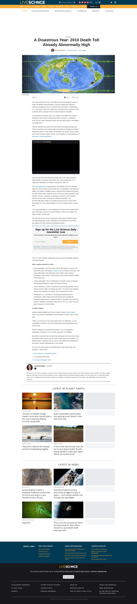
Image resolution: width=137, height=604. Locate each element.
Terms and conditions (107, 585)
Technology (75, 6)
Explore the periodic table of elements (75, 555)
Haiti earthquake (40, 186)
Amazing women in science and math (75, 553)
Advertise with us (77, 588)
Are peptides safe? (81, 10)
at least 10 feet (57, 271)
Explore (83, 6)
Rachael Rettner (61, 50)
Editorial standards (48, 591)
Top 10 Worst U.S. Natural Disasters (45, 353)
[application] (56, 157)
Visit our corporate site (98, 571)
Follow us (68, 97)
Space (67, 6)
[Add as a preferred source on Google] (68, 577)
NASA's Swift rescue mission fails (63, 10)
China (49, 332)
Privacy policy (17, 588)
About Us (73, 585)
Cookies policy (46, 588)
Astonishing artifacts (44, 556)
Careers (14, 591)
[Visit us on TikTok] (88, 2)
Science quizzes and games (99, 549)
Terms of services (52, 246)
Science (51, 6)
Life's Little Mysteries (44, 549)
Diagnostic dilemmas (44, 554)
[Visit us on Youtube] (82, 2)
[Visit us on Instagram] (80, 2)
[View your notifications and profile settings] (111, 2)
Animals (27, 6)
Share (36, 97)
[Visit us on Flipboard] (85, 2)
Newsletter (76, 97)
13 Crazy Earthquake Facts (42, 360)
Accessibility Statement (20, 585)
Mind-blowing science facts (99, 559)
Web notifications (106, 588)
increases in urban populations (41, 136)
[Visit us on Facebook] (74, 2)
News (84, 50)
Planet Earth (59, 6)
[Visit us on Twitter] (77, 2)
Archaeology (36, 6)
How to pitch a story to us (80, 591)
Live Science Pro (109, 10)
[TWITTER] (35, 368)
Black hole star (95, 10)
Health (44, 6)
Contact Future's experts (50, 585)
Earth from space (43, 551)
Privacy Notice (37, 247)
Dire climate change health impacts (40, 10)
